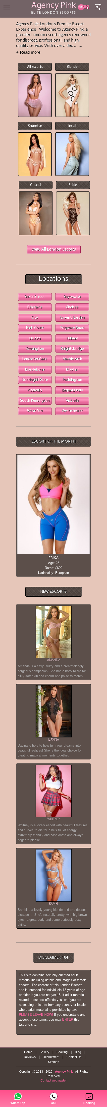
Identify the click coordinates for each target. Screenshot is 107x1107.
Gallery (44, 1052)
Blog (78, 1052)
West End (35, 411)
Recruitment (51, 1057)
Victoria (72, 401)
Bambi (53, 904)
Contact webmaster (54, 1080)
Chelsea (72, 307)
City (34, 318)
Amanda (53, 660)
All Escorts (35, 67)
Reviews (30, 1057)
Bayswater (72, 297)
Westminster (72, 411)
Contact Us (73, 1057)
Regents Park (72, 390)
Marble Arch (72, 359)
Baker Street (34, 297)
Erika (54, 558)
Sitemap (53, 1062)
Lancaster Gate (34, 359)
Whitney (53, 819)
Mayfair (72, 370)
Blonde (72, 67)
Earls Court (35, 328)
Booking (62, 1052)
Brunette (35, 126)
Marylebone (35, 370)
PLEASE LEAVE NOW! (36, 1014)
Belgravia (34, 307)
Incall (72, 126)
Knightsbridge (72, 349)
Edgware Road (72, 328)
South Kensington (35, 401)
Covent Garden (72, 318)
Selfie (73, 185)
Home (28, 1052)
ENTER (67, 1019)
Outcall (35, 185)
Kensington (34, 349)
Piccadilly (34, 390)
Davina (53, 740)
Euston (35, 338)
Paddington (72, 380)
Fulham (72, 338)
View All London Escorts (53, 249)
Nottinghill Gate (34, 380)
